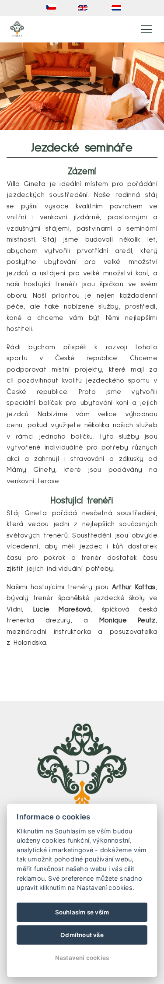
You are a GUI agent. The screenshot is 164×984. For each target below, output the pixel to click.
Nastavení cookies (82, 957)
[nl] (118, 8)
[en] (84, 8)
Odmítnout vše (82, 934)
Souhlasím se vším (82, 912)
